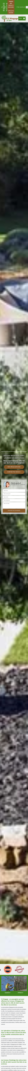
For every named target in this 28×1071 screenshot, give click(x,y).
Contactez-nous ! (14, 472)
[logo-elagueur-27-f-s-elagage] (9, 18)
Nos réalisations (14, 467)
